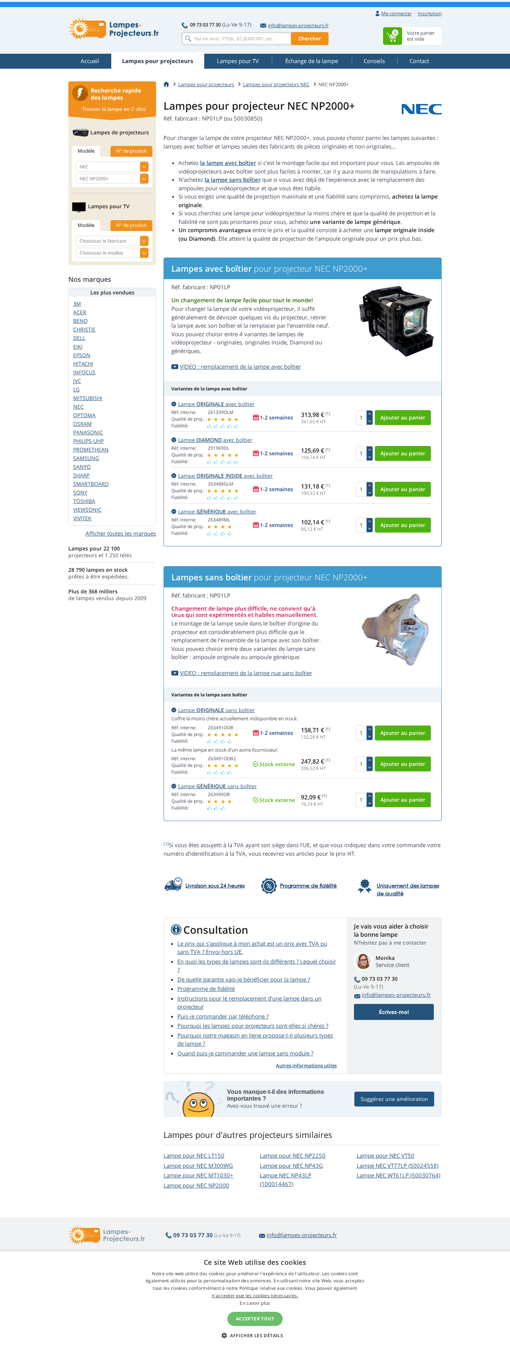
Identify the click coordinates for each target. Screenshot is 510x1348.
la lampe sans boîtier (233, 179)
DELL (79, 337)
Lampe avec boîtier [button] (216, 404)
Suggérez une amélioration (394, 1098)
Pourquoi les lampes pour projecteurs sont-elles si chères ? (252, 1025)
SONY (80, 492)
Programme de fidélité (206, 988)
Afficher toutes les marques (120, 533)
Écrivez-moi (394, 1011)
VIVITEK (82, 518)
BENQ (80, 320)
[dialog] (255, 1299)
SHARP (81, 475)
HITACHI (83, 363)
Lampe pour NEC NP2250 (293, 1155)
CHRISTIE (84, 329)
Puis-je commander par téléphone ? (222, 1016)
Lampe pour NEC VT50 (385, 1155)
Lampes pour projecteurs (206, 84)
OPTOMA (84, 415)
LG (76, 389)
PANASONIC (88, 432)
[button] (255, 1335)
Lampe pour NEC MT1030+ (198, 1175)
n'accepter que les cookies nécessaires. (255, 1295)
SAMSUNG (86, 458)
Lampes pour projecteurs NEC (276, 84)
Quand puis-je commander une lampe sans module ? (245, 1053)
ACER (79, 312)
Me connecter (396, 13)
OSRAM (82, 423)
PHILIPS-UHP (88, 440)
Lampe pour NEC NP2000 (196, 1185)
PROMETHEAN (91, 449)
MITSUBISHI (87, 398)
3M (77, 303)
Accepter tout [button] (255, 1319)
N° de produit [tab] (131, 150)
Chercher (309, 38)
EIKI (78, 346)
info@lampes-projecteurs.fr (298, 25)
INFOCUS (84, 372)
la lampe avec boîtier (228, 162)
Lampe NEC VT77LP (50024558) (397, 1165)
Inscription (430, 13)
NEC (78, 406)
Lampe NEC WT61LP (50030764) (398, 1175)
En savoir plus (255, 1303)
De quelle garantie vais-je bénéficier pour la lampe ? (243, 979)
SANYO (82, 466)
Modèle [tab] (86, 150)
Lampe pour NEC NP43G (291, 1165)
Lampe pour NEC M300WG (198, 1165)
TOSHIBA (84, 501)
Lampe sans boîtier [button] (216, 710)
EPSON (81, 355)
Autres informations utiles (306, 1065)
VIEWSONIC (87, 509)
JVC (77, 380)
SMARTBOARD (91, 483)
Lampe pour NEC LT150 (194, 1155)
